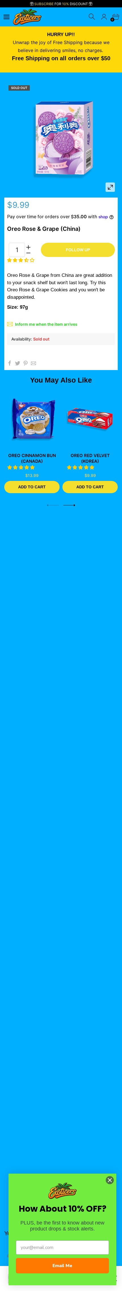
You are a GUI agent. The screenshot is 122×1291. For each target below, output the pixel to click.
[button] (21, 260)
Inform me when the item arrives (46, 324)
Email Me (62, 1266)
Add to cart (32, 487)
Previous (53, 505)
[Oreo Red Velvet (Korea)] (90, 419)
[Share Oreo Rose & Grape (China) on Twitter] (18, 363)
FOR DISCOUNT (61, 4)
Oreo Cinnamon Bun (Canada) (32, 458)
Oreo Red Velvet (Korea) (90, 458)
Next (69, 505)
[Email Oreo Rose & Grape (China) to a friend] (33, 363)
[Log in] (104, 17)
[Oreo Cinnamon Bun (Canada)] (32, 419)
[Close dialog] (110, 1180)
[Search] (92, 17)
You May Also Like (61, 380)
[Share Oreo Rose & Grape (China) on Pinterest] (26, 363)
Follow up (78, 250)
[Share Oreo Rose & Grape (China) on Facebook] (10, 363)
